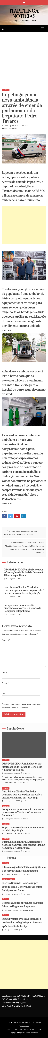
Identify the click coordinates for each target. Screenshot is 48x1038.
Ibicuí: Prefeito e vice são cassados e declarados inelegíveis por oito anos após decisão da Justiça (22, 922)
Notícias (6, 90)
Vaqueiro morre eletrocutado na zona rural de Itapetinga (23, 829)
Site (3, 693)
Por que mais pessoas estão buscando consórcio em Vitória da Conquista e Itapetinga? (22, 608)
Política (5, 863)
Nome (5, 672)
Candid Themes (31, 1032)
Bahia (5, 879)
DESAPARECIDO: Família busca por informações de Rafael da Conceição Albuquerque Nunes (24, 572)
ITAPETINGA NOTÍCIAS (24, 13)
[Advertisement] (24, 61)
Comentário (7, 640)
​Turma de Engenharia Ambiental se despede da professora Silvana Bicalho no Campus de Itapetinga (23, 845)
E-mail (5, 683)
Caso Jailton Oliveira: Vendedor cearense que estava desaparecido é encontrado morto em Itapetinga (24, 590)
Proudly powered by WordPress (20, 1029)
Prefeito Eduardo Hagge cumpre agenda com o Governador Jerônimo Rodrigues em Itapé (22, 887)
